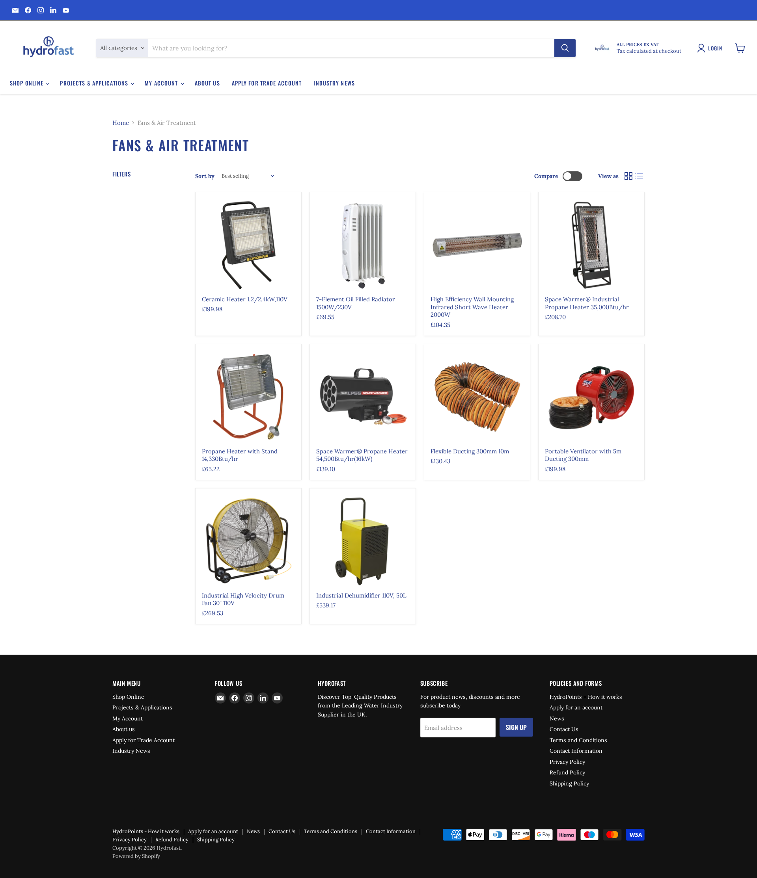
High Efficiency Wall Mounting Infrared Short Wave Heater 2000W (472, 306)
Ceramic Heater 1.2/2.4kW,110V (244, 299)
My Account (162, 83)
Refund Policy (567, 772)
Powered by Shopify (136, 856)
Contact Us (564, 729)
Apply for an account (576, 707)
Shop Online (27, 83)
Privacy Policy (567, 761)
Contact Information (576, 750)
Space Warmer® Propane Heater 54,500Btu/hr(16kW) (362, 455)
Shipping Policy (569, 783)
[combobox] (351, 48)
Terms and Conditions (578, 740)
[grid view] (628, 176)
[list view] (639, 176)
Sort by (204, 176)
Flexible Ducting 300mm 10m (470, 451)
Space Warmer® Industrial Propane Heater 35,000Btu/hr (587, 303)
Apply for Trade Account (267, 83)
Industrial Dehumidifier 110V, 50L (361, 595)
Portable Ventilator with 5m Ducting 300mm (583, 455)
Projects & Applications (95, 83)
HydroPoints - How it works (586, 696)
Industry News (334, 83)
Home (120, 122)
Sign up (516, 727)
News (557, 718)
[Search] (565, 48)
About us (207, 83)
